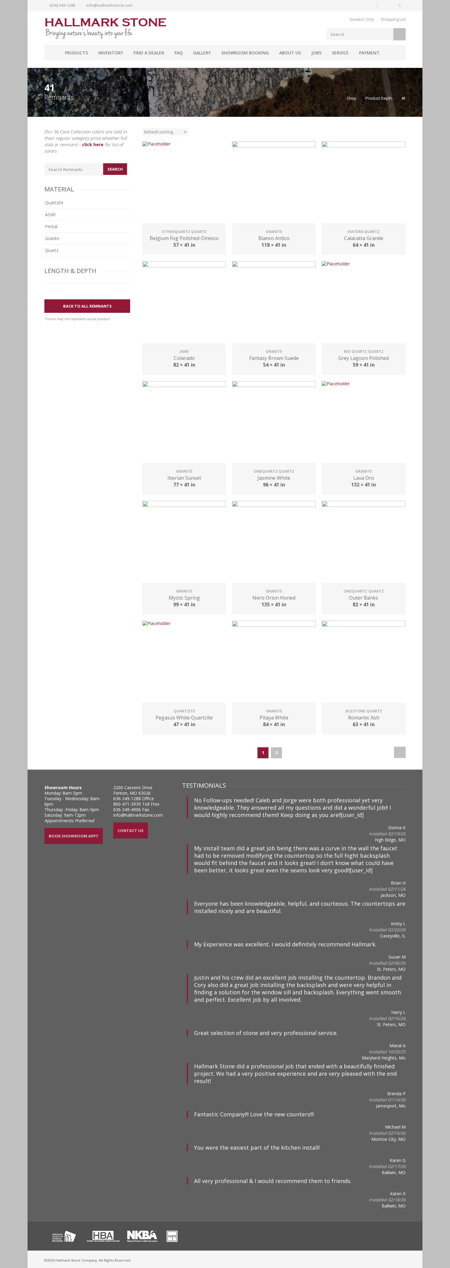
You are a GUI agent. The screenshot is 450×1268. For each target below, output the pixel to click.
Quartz (51, 250)
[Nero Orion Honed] (274, 542)
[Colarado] (184, 303)
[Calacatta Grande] (363, 183)
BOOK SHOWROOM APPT (74, 836)
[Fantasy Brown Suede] (274, 303)
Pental (51, 226)
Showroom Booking (245, 53)
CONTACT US (131, 830)
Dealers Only (362, 19)
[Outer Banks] (363, 542)
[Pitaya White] (274, 662)
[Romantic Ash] (363, 662)
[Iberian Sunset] (184, 422)
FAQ (178, 53)
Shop (351, 98)
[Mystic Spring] (184, 542)
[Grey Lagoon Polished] (363, 303)
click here (92, 144)
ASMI (50, 214)
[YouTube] (400, 5)
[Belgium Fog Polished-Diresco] (184, 183)
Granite (52, 238)
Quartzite (54, 202)
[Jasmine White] (274, 422)
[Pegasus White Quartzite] (184, 662)
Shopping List (393, 19)
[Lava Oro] (363, 422)
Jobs (316, 53)
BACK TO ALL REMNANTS (87, 306)
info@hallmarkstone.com (109, 5)
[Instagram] (389, 5)
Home (52, 52)
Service (340, 53)
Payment (369, 53)
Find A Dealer (148, 53)
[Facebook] (378, 5)
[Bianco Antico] (274, 183)
